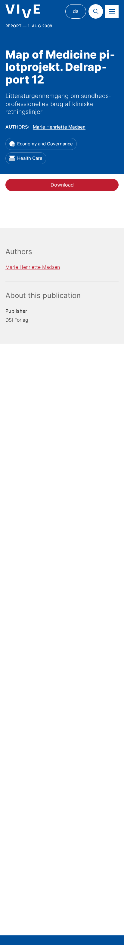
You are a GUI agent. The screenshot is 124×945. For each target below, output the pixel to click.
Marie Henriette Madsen (59, 127)
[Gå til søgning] (95, 11)
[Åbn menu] (112, 11)
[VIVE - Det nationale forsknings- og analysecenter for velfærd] (22, 11)
